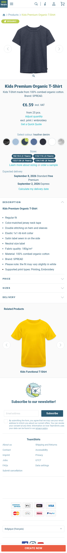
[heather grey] (61, 142)
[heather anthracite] (6, 142)
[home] (4, 15)
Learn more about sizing (23, 165)
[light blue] (16, 142)
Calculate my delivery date (34, 189)
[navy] (43, 142)
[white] (52, 142)
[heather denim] (25, 142)
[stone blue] (34, 142)
